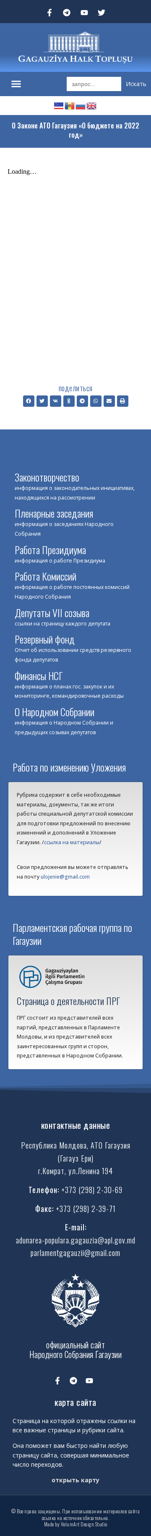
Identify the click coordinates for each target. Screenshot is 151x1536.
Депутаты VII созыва (52, 612)
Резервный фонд (45, 638)
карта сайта (75, 1402)
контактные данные (75, 1125)
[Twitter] (102, 12)
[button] (16, 84)
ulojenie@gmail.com (65, 876)
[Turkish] (59, 105)
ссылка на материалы (71, 842)
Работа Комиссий (45, 576)
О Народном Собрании (54, 711)
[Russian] (81, 105)
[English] (91, 105)
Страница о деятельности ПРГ (68, 1001)
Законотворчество (47, 476)
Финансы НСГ (38, 675)
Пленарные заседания (54, 513)
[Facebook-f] (49, 12)
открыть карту (75, 1480)
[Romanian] (70, 105)
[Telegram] (66, 12)
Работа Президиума (50, 549)
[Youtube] (84, 12)
